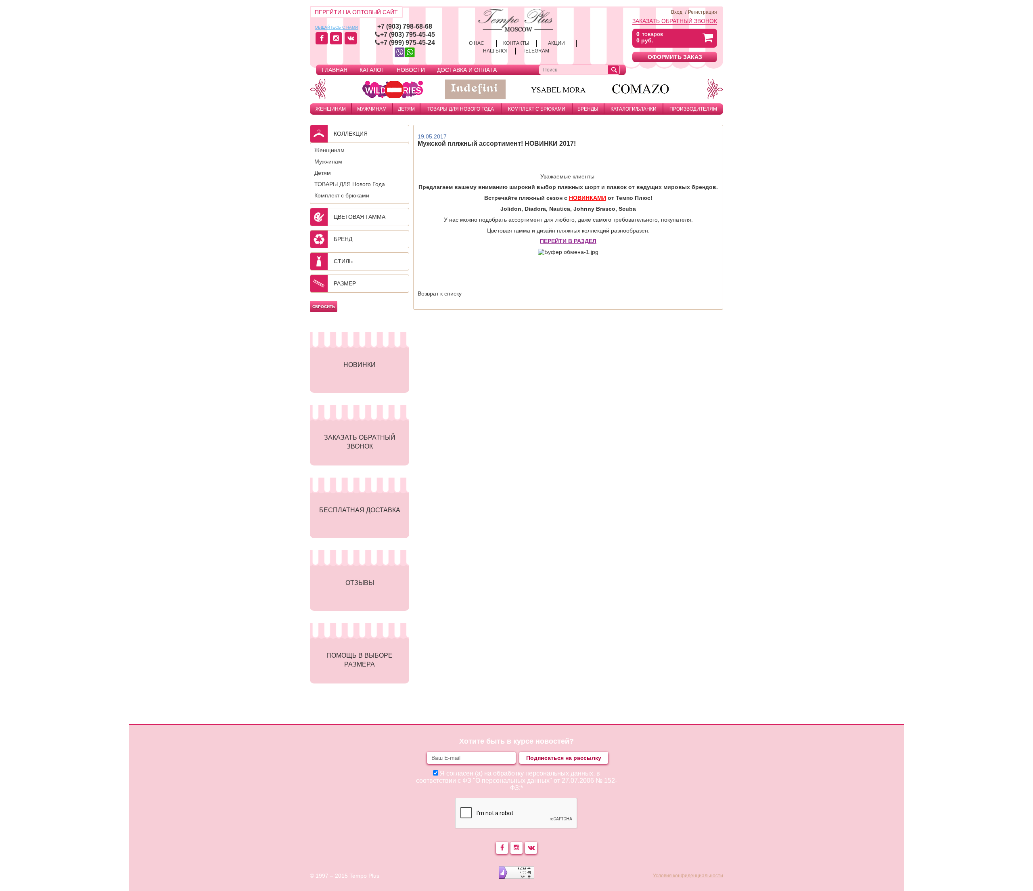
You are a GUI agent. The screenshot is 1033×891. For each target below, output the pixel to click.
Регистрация (702, 12)
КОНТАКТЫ (516, 43)
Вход (676, 12)
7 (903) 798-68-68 (406, 26)
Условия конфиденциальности (688, 875)
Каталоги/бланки (634, 109)
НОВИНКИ (359, 364)
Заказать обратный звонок (674, 21)
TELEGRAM (536, 51)
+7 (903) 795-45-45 (407, 34)
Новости (411, 70)
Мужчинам (372, 109)
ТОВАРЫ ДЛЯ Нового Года (460, 109)
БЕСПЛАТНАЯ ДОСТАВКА (359, 510)
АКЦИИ (556, 43)
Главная (334, 70)
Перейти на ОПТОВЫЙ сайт (356, 12)
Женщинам (331, 109)
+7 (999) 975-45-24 (407, 42)
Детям (406, 109)
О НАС (476, 43)
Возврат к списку (440, 293)
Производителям (693, 109)
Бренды (587, 109)
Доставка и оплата (467, 70)
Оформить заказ (675, 57)
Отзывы (359, 582)
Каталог (372, 70)
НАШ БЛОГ (495, 51)
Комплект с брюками (536, 109)
